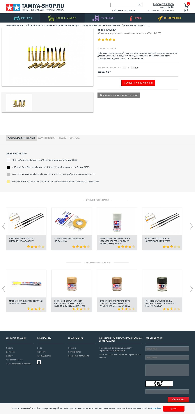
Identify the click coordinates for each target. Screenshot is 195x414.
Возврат (9, 356)
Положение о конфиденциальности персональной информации (115, 349)
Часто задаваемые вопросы (19, 363)
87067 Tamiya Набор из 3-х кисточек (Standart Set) (22, 239)
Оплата (9, 348)
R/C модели (107, 17)
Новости (72, 348)
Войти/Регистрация (123, 10)
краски (138, 17)
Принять (174, 408)
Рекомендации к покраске (21, 138)
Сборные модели (65, 17)
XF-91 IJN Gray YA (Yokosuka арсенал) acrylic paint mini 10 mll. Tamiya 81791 (160, 303)
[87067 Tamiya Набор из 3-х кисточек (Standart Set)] (26, 221)
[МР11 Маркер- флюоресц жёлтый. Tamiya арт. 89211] (26, 283)
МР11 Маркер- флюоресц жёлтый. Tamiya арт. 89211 (26, 302)
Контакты (41, 352)
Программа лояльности (78, 356)
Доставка (75, 138)
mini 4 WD (26, 17)
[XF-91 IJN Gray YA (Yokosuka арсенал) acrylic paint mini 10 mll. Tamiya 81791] (162, 283)
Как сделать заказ (14, 359)
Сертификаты (74, 352)
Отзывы (62, 138)
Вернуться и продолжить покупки (119, 95)
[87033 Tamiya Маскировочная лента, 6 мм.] (71, 221)
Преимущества (44, 356)
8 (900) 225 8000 (163, 4)
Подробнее (155, 408)
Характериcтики (46, 138)
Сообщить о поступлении (138, 82)
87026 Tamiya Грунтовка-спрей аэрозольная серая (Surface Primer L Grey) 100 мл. (115, 241)
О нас (39, 348)
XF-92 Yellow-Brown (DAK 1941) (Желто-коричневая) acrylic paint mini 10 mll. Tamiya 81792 (115, 303)
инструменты (172, 17)
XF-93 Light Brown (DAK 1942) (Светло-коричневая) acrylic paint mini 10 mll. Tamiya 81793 (69, 303)
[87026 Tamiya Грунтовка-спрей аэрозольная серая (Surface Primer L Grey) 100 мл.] (117, 221)
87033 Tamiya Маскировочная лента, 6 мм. (69, 239)
